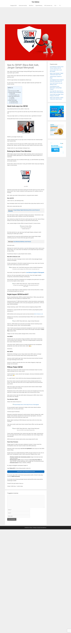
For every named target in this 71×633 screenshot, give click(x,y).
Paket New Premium (14, 102)
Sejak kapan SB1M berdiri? (14, 96)
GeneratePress (43, 527)
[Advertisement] (35, 15)
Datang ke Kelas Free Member (15, 92)
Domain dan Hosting (23, 5)
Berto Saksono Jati (38, 314)
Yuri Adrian (35, 2)
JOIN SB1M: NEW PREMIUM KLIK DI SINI (26, 471)
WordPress (31, 5)
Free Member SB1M (14, 101)
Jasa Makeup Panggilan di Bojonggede (35, 272)
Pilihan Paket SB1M (13, 100)
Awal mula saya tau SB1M (14, 90)
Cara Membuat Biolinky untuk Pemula (22, 241)
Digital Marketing (39, 5)
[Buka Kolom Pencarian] (60, 5)
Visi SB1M (12, 97)
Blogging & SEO (13, 5)
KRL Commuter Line (48, 5)
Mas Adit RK (12, 93)
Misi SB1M (12, 98)
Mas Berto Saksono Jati (15, 94)
